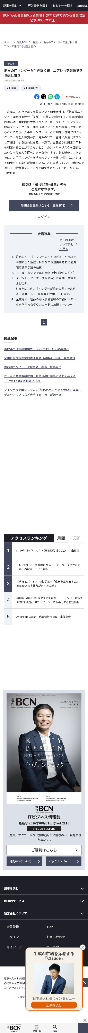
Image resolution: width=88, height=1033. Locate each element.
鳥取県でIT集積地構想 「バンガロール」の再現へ (36, 349)
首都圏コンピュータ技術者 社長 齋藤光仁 (32, 367)
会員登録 (13, 926)
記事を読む (10, 5)
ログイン (13, 937)
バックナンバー (58, 861)
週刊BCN (22, 42)
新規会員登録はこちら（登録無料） (44, 205)
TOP (49, 926)
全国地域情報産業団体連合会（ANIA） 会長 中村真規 (39, 358)
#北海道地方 (31, 88)
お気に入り (74, 96)
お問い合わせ (55, 937)
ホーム (7, 42)
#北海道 (11, 88)
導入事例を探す (38, 5)
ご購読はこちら (44, 849)
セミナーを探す (63, 5)
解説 (35, 42)
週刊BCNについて (20, 861)
